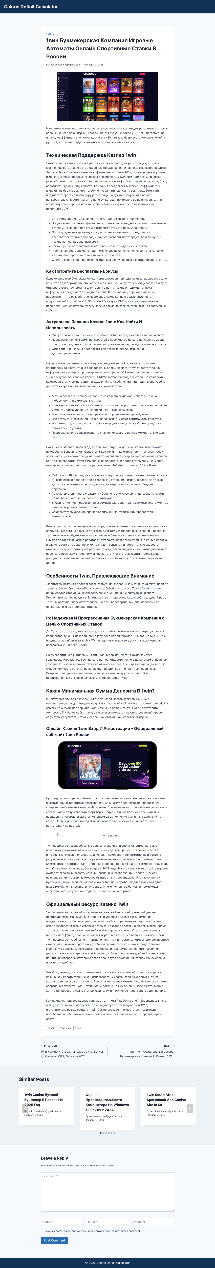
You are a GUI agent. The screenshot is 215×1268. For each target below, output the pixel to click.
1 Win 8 (50, 34)
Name (47, 1221)
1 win (51, 1028)
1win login (65, 1028)
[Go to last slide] (25, 1108)
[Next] (190, 1108)
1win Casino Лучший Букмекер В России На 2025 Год (43, 1100)
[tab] (101, 1133)
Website (139, 1221)
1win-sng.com (151, 588)
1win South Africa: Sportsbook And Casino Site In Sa (166, 1100)
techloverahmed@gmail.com (65, 64)
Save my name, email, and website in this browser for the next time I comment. (93, 1231)
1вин (78, 1028)
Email (93, 1221)
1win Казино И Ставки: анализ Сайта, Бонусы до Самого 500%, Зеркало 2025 (72, 1051)
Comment (50, 1176)
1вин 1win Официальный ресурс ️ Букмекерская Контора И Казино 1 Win (147, 1051)
